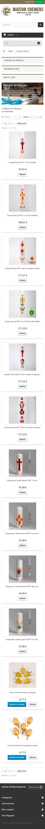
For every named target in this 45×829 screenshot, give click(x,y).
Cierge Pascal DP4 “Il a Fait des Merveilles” (23, 321)
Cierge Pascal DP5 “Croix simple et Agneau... (22, 374)
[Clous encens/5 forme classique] (22, 675)
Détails (5, 102)
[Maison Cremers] (22, 11)
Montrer (26, 117)
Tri (2, 117)
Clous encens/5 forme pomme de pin (22, 745)
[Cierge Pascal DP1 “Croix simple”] (22, 145)
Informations (11, 69)
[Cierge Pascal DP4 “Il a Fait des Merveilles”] (22, 304)
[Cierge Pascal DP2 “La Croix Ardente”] (22, 198)
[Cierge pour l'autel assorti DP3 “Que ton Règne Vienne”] (22, 569)
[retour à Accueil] (4, 51)
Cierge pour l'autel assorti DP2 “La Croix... (22, 533)
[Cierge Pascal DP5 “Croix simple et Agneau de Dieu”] (22, 357)
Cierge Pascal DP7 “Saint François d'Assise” (22, 427)
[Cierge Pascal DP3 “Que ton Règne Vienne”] (22, 251)
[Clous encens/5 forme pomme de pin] (22, 728)
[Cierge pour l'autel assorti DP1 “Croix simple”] (22, 463)
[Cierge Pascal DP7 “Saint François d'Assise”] (22, 410)
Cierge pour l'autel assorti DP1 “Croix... (22, 480)
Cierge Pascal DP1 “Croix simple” (22, 162)
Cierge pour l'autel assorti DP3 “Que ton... (22, 586)
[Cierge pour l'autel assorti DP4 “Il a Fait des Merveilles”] (22, 622)
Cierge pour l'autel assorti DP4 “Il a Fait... (22, 639)
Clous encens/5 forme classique (22, 692)
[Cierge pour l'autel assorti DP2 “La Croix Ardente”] (22, 516)
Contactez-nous (29, 2)
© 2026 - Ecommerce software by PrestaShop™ (17, 823)
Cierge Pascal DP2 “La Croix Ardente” (22, 215)
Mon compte (8, 809)
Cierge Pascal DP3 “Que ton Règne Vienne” (22, 268)
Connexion (39, 2)
